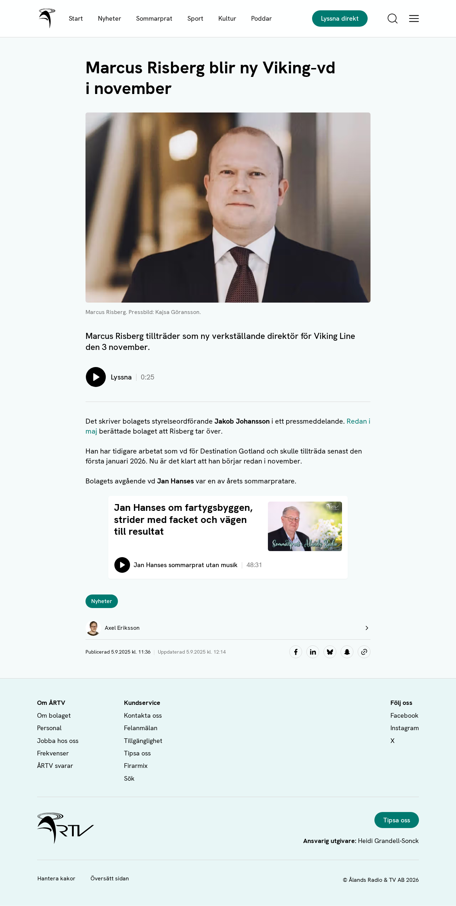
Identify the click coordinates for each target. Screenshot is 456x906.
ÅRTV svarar (55, 765)
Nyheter (109, 18)
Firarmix (135, 765)
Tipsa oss (137, 753)
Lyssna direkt (340, 18)
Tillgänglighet (143, 741)
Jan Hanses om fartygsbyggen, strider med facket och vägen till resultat (183, 519)
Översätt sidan (109, 878)
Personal (49, 728)
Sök (129, 778)
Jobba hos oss (57, 741)
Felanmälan (140, 728)
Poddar (261, 18)
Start (76, 18)
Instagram (404, 728)
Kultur (227, 18)
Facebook (404, 715)
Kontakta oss (143, 715)
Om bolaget (54, 715)
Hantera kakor (56, 878)
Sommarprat (154, 18)
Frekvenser (53, 753)
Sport (195, 18)
